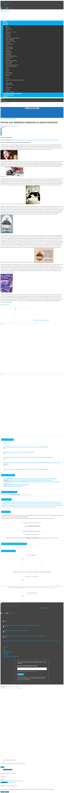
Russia (49, 505)
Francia (7, 503)
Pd (41, 505)
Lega (51, 503)
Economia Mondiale (9, 47)
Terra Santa (8, 88)
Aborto (7, 26)
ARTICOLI (5, 24)
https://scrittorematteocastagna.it (41, 320)
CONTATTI (6, 96)
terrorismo (8, 90)
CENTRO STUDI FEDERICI (10, 39)
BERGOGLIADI (8, 33)
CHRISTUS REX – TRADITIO (10, 41)
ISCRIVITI (20, 674)
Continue (2, 791)
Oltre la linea (37, 505)
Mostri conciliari (8, 63)
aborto (8, 502)
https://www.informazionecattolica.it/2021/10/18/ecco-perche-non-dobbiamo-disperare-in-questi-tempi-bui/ (35, 140)
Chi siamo (5, 22)
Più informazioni (11, 782)
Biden (30, 502)
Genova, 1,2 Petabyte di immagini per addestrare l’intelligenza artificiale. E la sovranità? (22, 469)
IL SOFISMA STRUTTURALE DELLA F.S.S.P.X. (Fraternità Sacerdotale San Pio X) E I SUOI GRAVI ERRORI (25, 457)
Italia (48, 503)
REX (6, 76)
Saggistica (7, 78)
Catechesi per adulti (8, 95)
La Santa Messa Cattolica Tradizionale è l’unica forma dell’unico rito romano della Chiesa (23, 446)
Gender (11, 503)
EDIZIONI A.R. (8, 50)
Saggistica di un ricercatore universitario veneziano (15, 79)
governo (20, 503)
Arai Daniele (8, 27)
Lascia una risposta (4, 304)
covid (59, 502)
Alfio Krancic (13, 502)
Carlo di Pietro (8, 35)
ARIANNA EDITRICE (9, 29)
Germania (15, 503)
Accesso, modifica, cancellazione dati (11, 656)
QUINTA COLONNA (9, 72)
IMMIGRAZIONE (8, 54)
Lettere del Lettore (9, 57)
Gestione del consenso (8, 769)
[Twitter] (32, 130)
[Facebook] (32, 128)
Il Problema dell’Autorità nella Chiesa (12, 93)
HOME (4, 21)
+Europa (3, 502)
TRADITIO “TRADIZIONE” (10, 91)
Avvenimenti (8, 32)
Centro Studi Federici (37, 502)
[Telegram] (32, 135)
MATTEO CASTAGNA (9, 62)
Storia (7, 85)
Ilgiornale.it (29, 503)
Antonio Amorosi (20, 502)
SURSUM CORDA (8, 87)
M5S (54, 503)
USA (22, 506)
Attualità (7, 30)
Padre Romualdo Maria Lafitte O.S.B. (12, 65)
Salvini (53, 505)
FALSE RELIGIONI (8, 51)
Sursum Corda (6, 506)
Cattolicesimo (8, 36)
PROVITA (7, 71)
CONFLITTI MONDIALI (9, 44)
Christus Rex (52, 502)
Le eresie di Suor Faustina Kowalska (21, 484)
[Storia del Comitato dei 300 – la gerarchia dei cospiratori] (33, 449)
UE (19, 506)
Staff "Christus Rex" (13, 126)
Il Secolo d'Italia (36, 503)
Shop (4, 1)
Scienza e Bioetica (9, 82)
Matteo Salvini (14, 505)
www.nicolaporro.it (52, 506)
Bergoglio (26, 502)
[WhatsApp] (32, 132)
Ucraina (16, 506)
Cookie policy (5, 4)
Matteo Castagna (7, 505)
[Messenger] (32, 133)
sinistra (57, 505)
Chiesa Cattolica (45, 502)
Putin (44, 505)
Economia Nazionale (9, 48)
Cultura (7, 45)
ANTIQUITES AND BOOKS (16, 587)
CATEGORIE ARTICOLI (6, 494)
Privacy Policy (5, 6)
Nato (26, 505)
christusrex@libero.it (44, 607)
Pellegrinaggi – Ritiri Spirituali (11, 66)
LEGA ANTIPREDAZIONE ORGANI (11, 56)
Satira (7, 81)
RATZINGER (8, 75)
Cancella (6, 791)
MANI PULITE (8, 59)
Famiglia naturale (9, 53)
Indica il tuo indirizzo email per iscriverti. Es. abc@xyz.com (27, 671)
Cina (56, 502)
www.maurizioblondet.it (43, 506)
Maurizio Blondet (21, 505)
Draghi (3, 503)
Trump (11, 506)
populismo (7, 69)
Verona (26, 506)
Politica (7, 68)
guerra (25, 503)
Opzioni (2, 767)
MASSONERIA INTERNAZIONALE (11, 60)
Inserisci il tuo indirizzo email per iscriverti (27, 665)
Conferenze (8, 42)
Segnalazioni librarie (9, 84)
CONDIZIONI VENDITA (6, 3)
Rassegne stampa (9, 74)
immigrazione (43, 503)
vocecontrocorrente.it (33, 506)
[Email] (32, 131)
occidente (31, 505)
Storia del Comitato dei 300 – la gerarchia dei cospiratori (16, 452)
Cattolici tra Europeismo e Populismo (12, 38)
